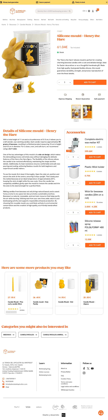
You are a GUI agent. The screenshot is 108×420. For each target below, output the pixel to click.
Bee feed (43, 19)
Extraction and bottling (62, 19)
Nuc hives (12, 19)
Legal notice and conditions (70, 386)
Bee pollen (73, 19)
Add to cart (95, 157)
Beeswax (36, 19)
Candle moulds (27, 335)
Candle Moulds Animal (53, 335)
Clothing (29, 19)
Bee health (51, 19)
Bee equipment (21, 19)
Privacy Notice (65, 372)
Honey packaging (83, 19)
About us (64, 368)
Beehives (5, 19)
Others (92, 19)
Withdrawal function (67, 390)
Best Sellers (99, 19)
